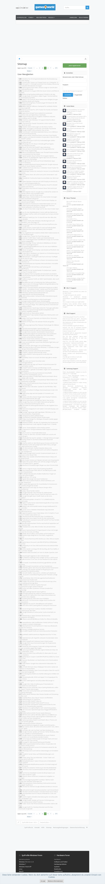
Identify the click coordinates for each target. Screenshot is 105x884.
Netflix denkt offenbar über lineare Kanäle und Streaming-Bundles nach (38, 695)
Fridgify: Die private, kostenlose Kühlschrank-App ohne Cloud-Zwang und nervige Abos (37, 582)
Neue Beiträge (41, 17)
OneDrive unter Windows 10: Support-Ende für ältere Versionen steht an (36, 121)
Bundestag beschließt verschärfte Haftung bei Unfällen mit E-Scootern (38, 674)
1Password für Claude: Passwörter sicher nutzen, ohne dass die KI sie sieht (37, 124)
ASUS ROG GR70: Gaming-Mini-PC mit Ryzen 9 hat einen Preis (37, 606)
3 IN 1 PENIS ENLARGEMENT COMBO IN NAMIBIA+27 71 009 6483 (75, 380)
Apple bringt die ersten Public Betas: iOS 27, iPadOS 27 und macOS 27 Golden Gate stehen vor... (38, 514)
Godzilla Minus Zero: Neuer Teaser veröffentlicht (37, 698)
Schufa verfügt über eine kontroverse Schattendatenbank (40, 303)
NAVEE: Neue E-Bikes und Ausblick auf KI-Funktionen (38, 534)
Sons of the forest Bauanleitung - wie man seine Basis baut (76, 145)
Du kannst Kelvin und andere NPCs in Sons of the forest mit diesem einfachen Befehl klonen (76, 118)
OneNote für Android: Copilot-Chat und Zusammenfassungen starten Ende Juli (32, 585)
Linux (20, 869)
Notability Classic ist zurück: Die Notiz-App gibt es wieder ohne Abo (37, 358)
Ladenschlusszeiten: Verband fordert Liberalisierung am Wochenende (37, 297)
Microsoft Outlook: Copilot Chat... (76, 240)
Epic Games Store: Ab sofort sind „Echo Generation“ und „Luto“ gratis (37, 175)
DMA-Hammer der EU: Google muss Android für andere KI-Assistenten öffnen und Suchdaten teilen (38, 192)
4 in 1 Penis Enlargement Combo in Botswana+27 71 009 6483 (75, 376)
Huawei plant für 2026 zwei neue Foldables (35, 598)
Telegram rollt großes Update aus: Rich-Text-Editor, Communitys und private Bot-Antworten (36, 336)
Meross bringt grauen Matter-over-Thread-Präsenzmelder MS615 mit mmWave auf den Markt (38, 153)
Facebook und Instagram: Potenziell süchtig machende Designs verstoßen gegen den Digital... (37, 647)
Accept (43, 881)
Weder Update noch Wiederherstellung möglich (75, 354)
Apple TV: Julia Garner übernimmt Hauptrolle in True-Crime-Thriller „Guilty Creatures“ (38, 503)
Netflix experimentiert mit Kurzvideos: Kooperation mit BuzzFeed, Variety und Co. (37, 745)
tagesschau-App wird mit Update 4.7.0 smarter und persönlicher (36, 394)
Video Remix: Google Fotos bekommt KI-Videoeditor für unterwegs (37, 664)
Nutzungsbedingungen (60, 827)
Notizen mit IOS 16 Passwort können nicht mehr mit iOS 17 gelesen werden (75, 328)
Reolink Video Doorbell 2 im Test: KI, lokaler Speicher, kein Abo (38, 553)
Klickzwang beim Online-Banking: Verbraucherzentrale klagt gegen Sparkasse (37, 784)
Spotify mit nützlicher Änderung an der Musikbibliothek (39, 768)
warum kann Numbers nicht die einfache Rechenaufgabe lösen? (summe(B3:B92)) (75, 361)
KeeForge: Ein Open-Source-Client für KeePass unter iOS (39, 494)
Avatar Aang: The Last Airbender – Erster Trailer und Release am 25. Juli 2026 (36, 758)
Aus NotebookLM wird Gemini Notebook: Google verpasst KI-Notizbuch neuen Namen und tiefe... (38, 165)
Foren (31, 17)
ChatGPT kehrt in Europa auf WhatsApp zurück (36, 368)
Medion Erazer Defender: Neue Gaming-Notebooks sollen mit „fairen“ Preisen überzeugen (38, 688)
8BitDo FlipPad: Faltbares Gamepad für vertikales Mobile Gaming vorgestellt (37, 107)
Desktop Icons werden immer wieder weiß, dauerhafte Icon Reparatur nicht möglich (75, 305)
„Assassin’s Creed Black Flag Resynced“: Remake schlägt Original (37, 575)
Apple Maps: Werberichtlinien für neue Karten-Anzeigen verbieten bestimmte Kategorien (37, 198)
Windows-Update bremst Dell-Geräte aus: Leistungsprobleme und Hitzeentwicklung (33, 293)
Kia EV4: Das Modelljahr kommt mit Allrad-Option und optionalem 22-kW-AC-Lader (36, 774)
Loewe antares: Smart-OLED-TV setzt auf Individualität (39, 228)
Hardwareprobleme (60, 864)
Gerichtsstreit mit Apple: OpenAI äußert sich (35, 328)
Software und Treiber (60, 862)
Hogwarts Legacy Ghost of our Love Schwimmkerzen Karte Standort (75, 188)
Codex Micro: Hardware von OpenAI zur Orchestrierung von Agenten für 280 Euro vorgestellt (38, 254)
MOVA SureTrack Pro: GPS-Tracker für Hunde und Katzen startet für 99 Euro (38, 110)
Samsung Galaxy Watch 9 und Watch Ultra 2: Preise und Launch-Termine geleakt (37, 721)
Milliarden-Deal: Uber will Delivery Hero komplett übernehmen (35, 230)
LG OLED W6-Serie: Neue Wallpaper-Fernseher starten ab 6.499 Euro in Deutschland (38, 668)
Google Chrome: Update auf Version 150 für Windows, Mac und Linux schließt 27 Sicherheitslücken (38, 733)
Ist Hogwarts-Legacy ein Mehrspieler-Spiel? (73, 134)
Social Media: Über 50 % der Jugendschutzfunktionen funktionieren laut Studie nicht (36, 579)
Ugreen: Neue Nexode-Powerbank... (73, 261)
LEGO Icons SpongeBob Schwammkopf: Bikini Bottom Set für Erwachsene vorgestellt (37, 380)
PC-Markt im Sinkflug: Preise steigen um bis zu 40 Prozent (40, 557)
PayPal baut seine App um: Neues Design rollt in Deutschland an (35, 488)
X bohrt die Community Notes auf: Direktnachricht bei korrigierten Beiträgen (36, 691)
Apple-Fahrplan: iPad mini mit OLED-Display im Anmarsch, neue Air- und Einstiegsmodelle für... (37, 182)
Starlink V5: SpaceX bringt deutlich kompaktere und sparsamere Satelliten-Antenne (36, 310)
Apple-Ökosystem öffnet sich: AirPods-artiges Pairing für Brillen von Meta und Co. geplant (37, 462)
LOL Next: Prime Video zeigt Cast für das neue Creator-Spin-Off (38, 209)
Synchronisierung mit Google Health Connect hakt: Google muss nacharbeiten (38, 276)
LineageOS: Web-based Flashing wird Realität (36, 742)
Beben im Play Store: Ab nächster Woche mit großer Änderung (36, 322)
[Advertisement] (52, 39)
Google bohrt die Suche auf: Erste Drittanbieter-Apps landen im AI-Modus (36, 162)
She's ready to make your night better (73, 302)
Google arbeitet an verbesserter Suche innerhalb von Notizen (37, 613)
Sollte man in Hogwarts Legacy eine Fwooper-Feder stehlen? (75, 171)
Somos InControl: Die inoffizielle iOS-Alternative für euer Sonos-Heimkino (37, 654)
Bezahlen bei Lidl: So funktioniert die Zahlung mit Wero (39, 282)
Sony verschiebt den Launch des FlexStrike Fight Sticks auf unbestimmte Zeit (38, 343)
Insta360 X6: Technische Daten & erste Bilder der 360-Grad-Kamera (38, 179)
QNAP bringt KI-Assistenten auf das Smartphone (37, 566)
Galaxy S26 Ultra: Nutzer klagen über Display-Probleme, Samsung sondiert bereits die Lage (37, 398)
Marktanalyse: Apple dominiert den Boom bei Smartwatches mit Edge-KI (34, 616)
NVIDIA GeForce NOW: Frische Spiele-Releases (36, 713)
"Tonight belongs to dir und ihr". (72, 295)
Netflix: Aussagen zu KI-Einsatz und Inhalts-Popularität (39, 128)
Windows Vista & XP (25, 867)
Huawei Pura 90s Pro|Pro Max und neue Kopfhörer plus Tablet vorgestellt (37, 225)
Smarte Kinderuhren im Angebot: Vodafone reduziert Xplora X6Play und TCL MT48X (36, 117)
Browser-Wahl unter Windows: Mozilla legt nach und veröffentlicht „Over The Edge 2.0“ (36, 221)
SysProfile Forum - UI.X (29, 822)
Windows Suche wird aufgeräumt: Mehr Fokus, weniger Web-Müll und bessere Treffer (37, 445)
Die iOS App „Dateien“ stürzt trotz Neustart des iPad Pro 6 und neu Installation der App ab (75, 338)
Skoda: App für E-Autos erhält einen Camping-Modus (38, 291)
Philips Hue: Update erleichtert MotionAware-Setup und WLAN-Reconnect (37, 457)
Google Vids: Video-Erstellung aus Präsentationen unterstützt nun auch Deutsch (35, 685)
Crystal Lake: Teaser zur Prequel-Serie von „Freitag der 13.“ (40, 82)
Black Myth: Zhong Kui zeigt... (75, 214)
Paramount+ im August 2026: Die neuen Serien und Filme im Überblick (38, 92)
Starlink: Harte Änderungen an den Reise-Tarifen (37, 127)
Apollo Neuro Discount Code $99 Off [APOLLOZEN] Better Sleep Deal (37, 543)
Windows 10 (23, 862)
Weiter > (29, 71)
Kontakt (37, 827)
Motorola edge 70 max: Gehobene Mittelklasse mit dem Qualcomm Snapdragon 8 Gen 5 (37, 244)
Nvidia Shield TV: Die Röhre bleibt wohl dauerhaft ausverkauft (35, 440)
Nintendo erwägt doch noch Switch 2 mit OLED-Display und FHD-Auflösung (38, 409)
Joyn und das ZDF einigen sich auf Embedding (36, 345)
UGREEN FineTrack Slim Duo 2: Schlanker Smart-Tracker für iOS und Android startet (38, 168)
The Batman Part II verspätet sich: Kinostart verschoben (39, 274)
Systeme (57, 867)
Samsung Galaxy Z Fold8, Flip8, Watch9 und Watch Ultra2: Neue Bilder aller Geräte (37, 377)
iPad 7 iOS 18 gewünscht (70, 359)
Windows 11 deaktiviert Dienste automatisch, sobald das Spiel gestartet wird (75, 298)
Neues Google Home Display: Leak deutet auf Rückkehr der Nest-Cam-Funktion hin (38, 251)
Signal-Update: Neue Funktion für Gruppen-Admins (38, 156)
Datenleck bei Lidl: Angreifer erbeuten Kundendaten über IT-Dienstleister (38, 639)
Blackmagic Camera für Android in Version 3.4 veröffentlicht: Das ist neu (38, 172)
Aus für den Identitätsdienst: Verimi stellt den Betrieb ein (39, 212)
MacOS (21, 871)
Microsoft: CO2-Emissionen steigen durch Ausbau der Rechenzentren (36, 601)
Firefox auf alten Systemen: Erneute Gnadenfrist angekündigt (35, 589)
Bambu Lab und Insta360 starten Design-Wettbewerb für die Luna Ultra (37, 507)
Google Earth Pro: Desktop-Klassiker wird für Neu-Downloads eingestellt (35, 808)
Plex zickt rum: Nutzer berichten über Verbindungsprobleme (31, 362)
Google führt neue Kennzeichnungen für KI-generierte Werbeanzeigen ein (37, 644)
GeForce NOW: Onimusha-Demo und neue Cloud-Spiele (39, 135)
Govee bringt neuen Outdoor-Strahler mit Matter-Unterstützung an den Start (35, 609)
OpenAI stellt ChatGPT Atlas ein (32, 701)
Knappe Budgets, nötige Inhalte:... (76, 278)
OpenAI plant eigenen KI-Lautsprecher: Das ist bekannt (39, 334)
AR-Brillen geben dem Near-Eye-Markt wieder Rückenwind (40, 568)
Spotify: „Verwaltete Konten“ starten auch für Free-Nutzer (40, 289)
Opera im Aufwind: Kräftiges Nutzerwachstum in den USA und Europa (38, 391)
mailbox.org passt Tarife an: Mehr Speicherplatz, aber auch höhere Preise (38, 280)
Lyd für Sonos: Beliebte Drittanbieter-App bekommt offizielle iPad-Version (36, 510)
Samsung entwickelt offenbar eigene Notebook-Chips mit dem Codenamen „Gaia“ (38, 650)
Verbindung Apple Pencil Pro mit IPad (73, 317)
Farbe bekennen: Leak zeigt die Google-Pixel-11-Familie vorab (37, 425)
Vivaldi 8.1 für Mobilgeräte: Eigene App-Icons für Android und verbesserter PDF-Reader (37, 158)
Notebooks (57, 869)
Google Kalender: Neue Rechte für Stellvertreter (37, 493)
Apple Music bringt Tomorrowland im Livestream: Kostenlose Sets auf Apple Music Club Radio (35, 114)
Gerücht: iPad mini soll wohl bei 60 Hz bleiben (36, 351)
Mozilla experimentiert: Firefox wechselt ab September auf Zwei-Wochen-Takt (38, 524)
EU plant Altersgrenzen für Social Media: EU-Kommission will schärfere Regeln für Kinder (37, 485)
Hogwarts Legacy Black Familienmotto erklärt (73, 139)
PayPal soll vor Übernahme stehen (33, 313)
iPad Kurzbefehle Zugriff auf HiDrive (73, 326)
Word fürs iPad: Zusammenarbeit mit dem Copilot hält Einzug (36, 770)
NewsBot (69, 205)
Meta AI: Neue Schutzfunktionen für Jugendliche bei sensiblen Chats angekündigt (36, 150)
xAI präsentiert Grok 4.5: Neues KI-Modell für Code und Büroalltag (37, 794)
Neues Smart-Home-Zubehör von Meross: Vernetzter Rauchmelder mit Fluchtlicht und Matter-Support (36, 339)
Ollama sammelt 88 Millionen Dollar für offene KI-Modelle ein (38, 620)
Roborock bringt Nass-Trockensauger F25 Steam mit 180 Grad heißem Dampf (37, 103)
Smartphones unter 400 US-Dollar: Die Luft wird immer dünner (37, 527)
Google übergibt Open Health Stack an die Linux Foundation (35, 497)
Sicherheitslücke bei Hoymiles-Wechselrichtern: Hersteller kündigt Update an (38, 264)
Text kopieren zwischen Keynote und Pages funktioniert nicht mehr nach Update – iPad (75, 346)
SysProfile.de (21, 17)
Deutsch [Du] (44, 822)
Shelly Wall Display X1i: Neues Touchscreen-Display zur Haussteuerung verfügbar (37, 201)
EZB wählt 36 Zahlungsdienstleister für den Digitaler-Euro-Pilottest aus (38, 406)
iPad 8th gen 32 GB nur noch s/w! (72, 357)
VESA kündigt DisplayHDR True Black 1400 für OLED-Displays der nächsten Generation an (36, 780)
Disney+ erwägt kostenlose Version (33, 629)
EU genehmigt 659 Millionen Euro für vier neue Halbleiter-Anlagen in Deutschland (38, 247)
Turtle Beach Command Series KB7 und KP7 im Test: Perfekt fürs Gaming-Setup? (38, 521)
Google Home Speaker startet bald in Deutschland (38, 332)
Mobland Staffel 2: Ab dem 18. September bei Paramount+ (40, 422)
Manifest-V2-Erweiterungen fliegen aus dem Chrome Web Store (38, 466)
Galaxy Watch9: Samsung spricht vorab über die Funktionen (35, 355)
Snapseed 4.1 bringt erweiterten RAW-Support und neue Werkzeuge (37, 430)
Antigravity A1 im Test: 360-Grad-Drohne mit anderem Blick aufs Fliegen (38, 546)
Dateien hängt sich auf (69, 331)
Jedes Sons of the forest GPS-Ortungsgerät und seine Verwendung (75, 155)
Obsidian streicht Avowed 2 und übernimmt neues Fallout (40, 792)
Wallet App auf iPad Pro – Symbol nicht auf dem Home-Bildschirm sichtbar (75, 350)
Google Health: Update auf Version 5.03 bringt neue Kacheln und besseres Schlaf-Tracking (36, 801)
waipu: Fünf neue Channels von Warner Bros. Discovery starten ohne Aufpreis (37, 319)
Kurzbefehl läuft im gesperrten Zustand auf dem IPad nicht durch (75, 333)
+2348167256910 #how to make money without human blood (75, 383)
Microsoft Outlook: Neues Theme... (74, 202)
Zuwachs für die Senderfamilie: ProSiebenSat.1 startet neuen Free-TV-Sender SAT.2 (37, 271)
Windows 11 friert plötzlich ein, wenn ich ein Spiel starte (75, 292)
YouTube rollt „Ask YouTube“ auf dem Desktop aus (38, 730)
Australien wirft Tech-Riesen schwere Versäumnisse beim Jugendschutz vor (38, 261)
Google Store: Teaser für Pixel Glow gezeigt (35, 236)
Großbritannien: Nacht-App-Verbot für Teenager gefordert (40, 308)
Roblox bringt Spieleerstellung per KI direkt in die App (38, 94)
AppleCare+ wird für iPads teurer (32, 195)
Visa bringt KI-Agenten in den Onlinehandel (35, 556)
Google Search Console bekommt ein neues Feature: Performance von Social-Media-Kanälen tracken (36, 736)
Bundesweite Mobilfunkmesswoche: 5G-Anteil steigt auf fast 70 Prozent (37, 765)
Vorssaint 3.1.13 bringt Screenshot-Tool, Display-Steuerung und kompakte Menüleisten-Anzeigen (38, 85)
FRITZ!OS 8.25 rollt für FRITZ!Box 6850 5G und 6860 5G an (39, 715)
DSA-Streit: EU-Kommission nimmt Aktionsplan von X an (39, 204)
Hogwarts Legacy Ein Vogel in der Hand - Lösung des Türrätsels (76, 182)
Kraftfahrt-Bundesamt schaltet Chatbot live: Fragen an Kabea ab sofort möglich (37, 474)
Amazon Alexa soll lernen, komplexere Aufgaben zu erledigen (36, 777)
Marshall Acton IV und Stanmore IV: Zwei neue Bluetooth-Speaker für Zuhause (38, 627)
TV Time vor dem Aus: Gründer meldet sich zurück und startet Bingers (37, 435)
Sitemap (48, 827)
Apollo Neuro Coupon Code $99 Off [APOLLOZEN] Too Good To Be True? (38, 657)
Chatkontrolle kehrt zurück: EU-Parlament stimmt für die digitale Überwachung (37, 748)
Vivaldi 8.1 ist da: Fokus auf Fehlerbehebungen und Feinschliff (36, 755)
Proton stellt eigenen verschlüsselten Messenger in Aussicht (36, 681)
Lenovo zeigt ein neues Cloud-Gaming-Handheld (37, 469)
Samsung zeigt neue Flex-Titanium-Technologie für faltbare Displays (38, 326)
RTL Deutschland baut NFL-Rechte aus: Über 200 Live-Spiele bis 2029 (38, 539)
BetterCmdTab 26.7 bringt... (75, 229)
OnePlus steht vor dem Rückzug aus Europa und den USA (40, 443)
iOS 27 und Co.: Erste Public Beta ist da (34, 433)
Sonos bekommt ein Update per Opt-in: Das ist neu (38, 400)
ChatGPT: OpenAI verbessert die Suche (34, 352)
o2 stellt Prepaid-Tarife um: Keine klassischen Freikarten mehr (37, 632)
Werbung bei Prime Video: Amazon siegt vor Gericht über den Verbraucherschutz (38, 88)
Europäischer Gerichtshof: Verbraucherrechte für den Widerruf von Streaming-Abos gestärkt (37, 705)
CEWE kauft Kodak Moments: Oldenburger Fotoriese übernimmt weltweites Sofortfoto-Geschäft (36, 206)
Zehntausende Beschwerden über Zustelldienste (37, 516)
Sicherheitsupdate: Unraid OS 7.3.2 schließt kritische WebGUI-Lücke (36, 500)
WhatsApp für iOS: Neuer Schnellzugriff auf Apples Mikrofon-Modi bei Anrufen (36, 145)
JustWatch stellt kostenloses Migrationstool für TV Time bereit (37, 635)
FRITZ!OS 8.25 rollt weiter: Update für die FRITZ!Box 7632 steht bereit (37, 387)
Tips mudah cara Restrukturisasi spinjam (74, 396)
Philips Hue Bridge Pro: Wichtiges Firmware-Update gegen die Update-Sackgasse (38, 420)
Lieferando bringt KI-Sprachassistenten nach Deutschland (40, 790)
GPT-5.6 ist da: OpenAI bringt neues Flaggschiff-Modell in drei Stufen (37, 710)
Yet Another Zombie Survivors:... (76, 245)
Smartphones (58, 871)
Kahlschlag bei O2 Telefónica (31, 699)
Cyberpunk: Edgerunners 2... (75, 235)
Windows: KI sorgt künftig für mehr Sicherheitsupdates (39, 708)
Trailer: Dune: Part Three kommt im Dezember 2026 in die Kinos (37, 804)
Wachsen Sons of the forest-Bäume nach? (75, 124)
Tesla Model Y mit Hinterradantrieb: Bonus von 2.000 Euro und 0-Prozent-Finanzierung (38, 133)
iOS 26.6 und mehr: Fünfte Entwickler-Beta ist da (37, 448)
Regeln (50, 17)
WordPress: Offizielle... (73, 256)
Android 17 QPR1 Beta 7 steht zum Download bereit (38, 238)
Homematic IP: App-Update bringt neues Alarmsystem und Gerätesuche (38, 315)
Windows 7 (22, 864)
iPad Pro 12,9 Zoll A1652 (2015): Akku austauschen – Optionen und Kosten (75, 342)
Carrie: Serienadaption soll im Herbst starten (36, 428)
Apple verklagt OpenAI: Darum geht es (34, 592)
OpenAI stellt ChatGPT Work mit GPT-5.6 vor (35, 703)
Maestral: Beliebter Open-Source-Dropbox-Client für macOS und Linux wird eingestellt (38, 671)
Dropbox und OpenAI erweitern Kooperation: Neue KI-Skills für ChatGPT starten (38, 138)
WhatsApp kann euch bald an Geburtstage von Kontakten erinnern (38, 751)
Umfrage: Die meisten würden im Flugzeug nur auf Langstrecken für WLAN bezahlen (35, 570)
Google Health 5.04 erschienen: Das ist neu (35, 130)
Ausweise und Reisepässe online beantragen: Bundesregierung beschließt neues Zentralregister (34, 300)
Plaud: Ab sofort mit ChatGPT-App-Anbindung (36, 147)
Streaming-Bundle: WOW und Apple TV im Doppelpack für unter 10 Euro (38, 678)
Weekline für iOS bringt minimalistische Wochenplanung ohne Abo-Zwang (37, 80)
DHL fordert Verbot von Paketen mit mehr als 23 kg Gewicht (40, 460)
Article (64, 114)
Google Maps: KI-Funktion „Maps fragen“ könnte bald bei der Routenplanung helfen (37, 97)
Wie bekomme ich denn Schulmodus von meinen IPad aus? (75, 323)
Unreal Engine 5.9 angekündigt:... (76, 273)
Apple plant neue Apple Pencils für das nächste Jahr (38, 518)
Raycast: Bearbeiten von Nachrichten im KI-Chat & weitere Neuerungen (38, 661)
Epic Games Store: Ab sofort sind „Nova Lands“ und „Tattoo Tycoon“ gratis (38, 727)
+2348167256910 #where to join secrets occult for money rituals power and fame (75, 393)
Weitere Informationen (55, 881)
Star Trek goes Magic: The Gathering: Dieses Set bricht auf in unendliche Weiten (38, 305)
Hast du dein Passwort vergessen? (73, 91)
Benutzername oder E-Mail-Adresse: (73, 77)
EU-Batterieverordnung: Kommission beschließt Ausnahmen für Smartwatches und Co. (35, 374)
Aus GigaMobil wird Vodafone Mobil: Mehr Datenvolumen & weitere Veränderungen (38, 233)
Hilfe (42, 827)
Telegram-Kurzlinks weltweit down (32, 416)
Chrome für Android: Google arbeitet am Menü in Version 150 (38, 787)
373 (56, 68)
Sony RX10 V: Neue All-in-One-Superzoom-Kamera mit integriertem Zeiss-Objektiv (36, 596)
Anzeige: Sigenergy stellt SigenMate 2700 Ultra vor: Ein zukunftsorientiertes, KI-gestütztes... (37, 413)
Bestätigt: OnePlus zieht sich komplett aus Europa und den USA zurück (38, 215)
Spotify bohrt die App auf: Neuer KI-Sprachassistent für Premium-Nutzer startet (37, 365)
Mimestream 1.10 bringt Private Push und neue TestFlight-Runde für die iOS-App (38, 257)
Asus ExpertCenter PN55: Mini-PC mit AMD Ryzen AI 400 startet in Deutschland (37, 471)
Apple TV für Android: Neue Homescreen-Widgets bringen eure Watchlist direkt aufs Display (38, 100)
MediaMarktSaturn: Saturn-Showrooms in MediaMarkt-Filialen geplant (37, 762)
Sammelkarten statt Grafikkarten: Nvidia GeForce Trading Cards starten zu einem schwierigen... (38, 623)
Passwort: (65, 85)
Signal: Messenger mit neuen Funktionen (35, 479)
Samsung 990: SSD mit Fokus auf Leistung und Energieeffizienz (34, 268)
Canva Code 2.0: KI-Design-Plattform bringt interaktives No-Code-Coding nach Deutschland (38, 285)
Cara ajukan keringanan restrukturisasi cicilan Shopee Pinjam (75, 398)
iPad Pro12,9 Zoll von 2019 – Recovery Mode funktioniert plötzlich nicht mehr (75, 319)
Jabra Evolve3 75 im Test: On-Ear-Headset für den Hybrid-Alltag (38, 560)
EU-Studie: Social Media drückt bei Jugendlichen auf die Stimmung (37, 563)
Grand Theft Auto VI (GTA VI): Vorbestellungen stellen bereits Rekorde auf (36, 141)
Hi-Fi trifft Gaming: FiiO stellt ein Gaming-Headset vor (38, 593)
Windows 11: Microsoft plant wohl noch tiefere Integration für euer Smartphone (38, 450)
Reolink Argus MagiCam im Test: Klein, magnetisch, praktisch (35, 536)
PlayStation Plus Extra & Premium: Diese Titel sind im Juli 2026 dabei (37, 189)
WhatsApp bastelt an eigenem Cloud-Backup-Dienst (38, 330)
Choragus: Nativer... (72, 268)
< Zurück (29, 68)
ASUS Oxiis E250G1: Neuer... (75, 208)
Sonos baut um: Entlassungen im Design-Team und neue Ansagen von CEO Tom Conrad (37, 739)
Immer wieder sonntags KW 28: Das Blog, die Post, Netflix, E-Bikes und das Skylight (38, 550)
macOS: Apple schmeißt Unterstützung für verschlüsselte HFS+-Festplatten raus (38, 797)
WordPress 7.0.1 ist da (29, 477)
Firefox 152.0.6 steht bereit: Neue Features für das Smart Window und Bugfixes (37, 384)
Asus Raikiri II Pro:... (72, 219)
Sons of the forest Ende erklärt (75, 149)
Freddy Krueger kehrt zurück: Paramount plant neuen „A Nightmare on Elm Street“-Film (37, 454)
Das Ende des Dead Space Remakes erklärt (74, 161)
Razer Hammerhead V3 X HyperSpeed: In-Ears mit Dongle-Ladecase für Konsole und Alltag (38, 531)
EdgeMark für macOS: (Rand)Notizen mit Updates (37, 604)
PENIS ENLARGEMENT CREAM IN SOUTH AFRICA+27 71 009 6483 (75, 373)
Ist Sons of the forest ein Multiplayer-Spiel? (73, 177)
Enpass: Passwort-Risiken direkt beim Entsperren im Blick (40, 287)
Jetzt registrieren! (74, 65)
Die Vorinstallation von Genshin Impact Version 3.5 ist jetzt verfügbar (76, 111)
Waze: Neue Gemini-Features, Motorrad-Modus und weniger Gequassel (36, 481)
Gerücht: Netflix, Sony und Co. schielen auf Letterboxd (39, 573)
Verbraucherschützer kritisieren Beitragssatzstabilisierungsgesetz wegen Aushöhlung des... (36, 724)
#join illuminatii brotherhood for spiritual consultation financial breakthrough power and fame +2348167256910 (75, 388)
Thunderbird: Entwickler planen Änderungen (36, 417)
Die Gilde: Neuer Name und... (75, 224)
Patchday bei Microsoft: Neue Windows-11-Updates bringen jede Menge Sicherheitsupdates (38, 348)
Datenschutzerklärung (77, 827)
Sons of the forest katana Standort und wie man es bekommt (76, 166)
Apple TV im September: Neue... (76, 250)
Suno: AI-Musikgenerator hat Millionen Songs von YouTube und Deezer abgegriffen (38, 240)
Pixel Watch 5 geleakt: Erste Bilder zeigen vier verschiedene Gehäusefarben (38, 370)
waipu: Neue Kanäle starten (31, 491)
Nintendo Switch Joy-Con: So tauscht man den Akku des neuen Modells (37, 218)
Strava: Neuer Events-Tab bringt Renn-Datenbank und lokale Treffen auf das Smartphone (37, 717)
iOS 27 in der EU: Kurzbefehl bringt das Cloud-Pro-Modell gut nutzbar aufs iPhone (37, 186)
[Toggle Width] (18, 822)
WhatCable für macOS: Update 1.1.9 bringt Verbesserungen (40, 438)
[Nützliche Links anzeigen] (85, 59)
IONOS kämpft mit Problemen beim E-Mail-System (37, 641)
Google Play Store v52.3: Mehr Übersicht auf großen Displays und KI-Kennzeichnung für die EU (36, 403)
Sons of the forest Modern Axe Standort (75, 129)
